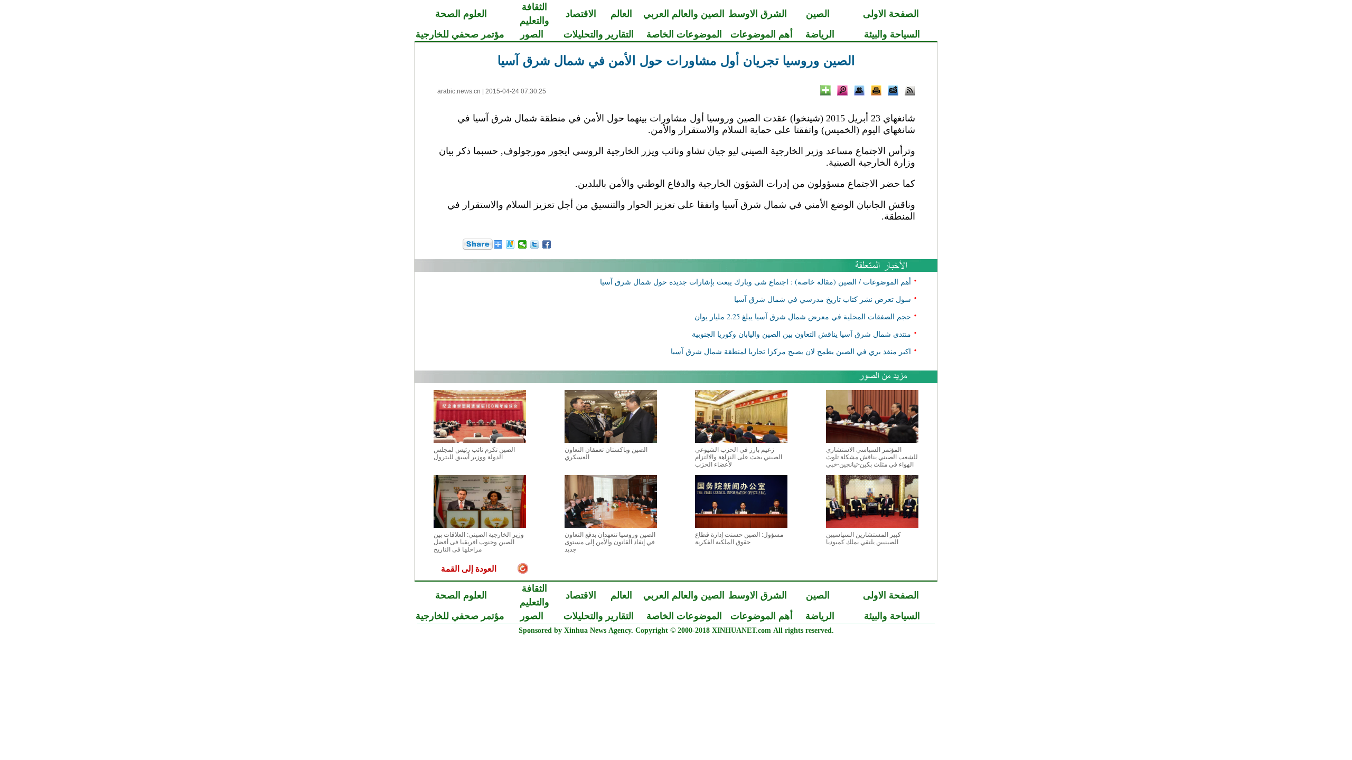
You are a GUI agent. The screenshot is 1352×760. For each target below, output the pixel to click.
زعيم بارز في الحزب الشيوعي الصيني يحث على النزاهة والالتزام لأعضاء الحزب (738, 457)
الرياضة (819, 34)
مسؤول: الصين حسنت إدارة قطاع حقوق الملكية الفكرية (739, 538)
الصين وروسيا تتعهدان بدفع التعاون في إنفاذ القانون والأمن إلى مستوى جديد (610, 542)
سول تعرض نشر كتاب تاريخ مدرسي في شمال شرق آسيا (822, 299)
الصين (818, 13)
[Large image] (842, 90)
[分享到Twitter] (534, 244)
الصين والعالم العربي (684, 13)
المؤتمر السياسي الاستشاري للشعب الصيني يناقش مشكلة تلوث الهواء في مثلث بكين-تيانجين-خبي (872, 457)
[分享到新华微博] (510, 244)
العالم (621, 13)
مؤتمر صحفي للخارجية (460, 34)
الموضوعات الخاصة (684, 34)
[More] (825, 90)
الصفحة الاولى (891, 13)
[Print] (876, 90)
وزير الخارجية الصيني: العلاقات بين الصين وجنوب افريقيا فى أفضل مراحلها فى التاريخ (479, 542)
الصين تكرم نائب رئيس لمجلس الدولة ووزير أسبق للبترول (474, 453)
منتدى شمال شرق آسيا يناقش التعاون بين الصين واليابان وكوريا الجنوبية (801, 334)
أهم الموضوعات (761, 34)
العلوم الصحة (461, 13)
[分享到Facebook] (546, 244)
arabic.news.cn (459, 91)
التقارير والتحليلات (599, 34)
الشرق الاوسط (757, 13)
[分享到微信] (522, 244)
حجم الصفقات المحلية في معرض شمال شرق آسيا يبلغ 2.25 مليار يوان (802, 316)
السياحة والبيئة (892, 34)
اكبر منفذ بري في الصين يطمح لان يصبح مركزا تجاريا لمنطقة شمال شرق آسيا (791, 351)
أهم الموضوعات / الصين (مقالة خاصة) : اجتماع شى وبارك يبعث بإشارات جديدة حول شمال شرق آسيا (755, 282)
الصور (531, 34)
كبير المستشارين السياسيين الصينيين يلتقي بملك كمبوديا (863, 538)
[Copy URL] (859, 90)
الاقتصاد (581, 13)
